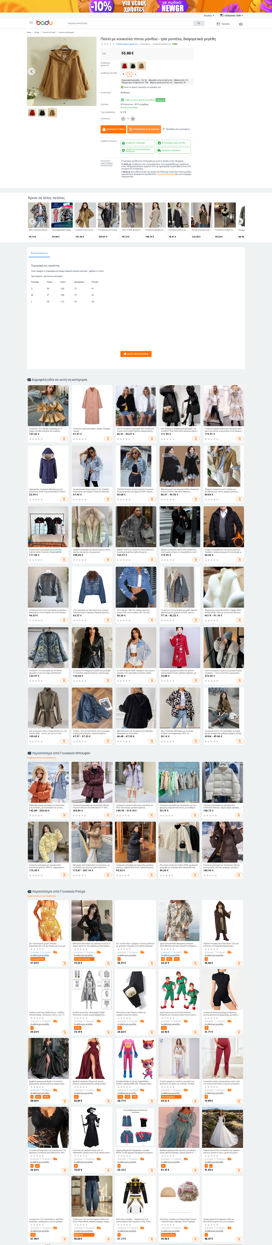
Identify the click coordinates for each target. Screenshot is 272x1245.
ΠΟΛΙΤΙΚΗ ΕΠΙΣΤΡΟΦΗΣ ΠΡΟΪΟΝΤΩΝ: (107, 163)
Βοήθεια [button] (208, 15)
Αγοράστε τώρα (113, 129)
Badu (29, 32)
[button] (31, 22)
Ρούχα (36, 32)
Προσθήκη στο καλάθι (144, 129)
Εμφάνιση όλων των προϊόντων (41, 757)
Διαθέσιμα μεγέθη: (109, 73)
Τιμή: (104, 53)
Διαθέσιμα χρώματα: (105, 64)
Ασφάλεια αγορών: (109, 141)
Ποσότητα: (105, 119)
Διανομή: (104, 104)
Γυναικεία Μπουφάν (66, 32)
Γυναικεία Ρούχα (48, 32)
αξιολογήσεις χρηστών (127, 44)
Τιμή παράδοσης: (108, 112)
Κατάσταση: (106, 93)
